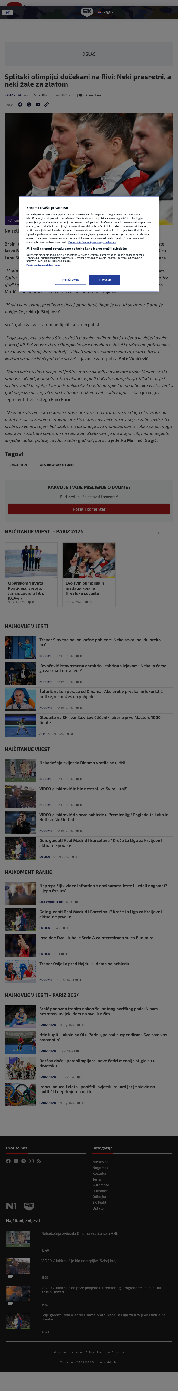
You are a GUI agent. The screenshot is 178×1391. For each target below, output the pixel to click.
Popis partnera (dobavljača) (43, 264)
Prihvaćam (105, 279)
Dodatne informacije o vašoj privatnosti (92, 242)
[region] (89, 244)
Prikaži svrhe (70, 279)
